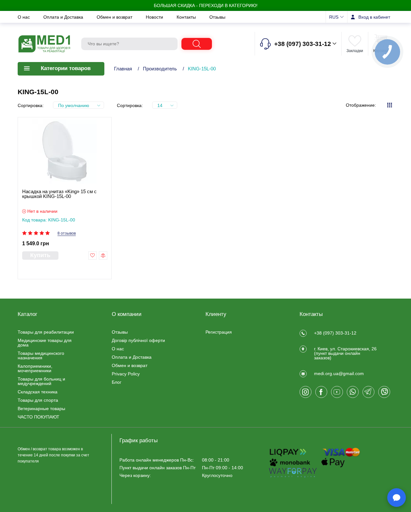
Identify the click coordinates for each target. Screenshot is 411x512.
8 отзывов (66, 233)
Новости (155, 17)
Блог (116, 382)
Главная (123, 68)
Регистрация (219, 332)
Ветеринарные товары (41, 408)
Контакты (187, 17)
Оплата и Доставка (63, 17)
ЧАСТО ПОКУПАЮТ (38, 416)
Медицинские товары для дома (45, 342)
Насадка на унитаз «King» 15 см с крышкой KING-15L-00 (59, 194)
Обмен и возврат (115, 17)
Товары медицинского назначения (41, 355)
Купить (40, 255)
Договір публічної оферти (138, 340)
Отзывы (217, 17)
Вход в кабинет (374, 17)
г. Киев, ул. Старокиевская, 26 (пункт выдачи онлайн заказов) (345, 353)
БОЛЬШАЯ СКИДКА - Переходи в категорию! (206, 5)
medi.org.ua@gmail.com (339, 373)
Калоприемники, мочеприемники (35, 368)
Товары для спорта (38, 400)
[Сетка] (389, 105)
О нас (24, 17)
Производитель (160, 68)
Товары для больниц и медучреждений (41, 381)
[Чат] (396, 497)
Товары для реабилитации (46, 332)
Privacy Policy (126, 373)
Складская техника (37, 391)
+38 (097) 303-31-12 (335, 333)
